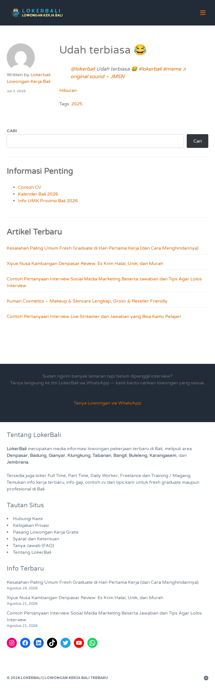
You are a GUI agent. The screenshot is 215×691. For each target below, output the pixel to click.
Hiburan (68, 90)
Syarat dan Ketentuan (36, 539)
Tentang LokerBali (32, 552)
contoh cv (95, 482)
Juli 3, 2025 (16, 91)
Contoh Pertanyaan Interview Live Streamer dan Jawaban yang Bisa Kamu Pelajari (94, 316)
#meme (172, 69)
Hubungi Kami (28, 519)
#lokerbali (150, 69)
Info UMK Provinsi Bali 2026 (48, 201)
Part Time (78, 475)
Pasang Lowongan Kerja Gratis (46, 532)
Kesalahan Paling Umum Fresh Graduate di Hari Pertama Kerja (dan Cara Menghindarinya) (102, 248)
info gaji (74, 482)
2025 (76, 104)
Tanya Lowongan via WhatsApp (107, 403)
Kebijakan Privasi (31, 525)
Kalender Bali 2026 (38, 194)
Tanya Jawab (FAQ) (33, 545)
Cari (12, 130)
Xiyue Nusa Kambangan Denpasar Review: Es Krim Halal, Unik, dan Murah (85, 263)
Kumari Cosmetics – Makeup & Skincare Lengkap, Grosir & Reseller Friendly (87, 301)
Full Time (57, 475)
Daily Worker (104, 475)
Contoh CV (29, 187)
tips (120, 482)
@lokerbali (83, 69)
